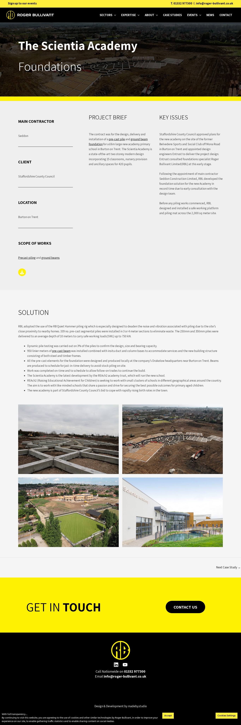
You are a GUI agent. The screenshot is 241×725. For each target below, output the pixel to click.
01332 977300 (182, 3)
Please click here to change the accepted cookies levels (120, 693)
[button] (114, 15)
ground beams (50, 258)
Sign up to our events (22, 3)
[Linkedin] (116, 664)
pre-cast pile (117, 139)
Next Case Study (228, 567)
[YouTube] (125, 664)
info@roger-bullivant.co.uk (214, 3)
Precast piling (27, 258)
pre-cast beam (61, 351)
